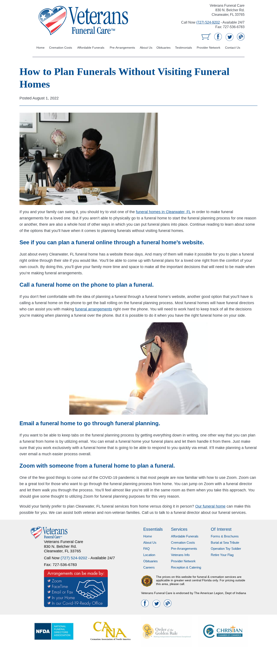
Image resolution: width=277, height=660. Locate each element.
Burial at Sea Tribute (225, 542)
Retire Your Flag (222, 555)
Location (149, 555)
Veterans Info (180, 555)
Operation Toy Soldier (226, 548)
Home (40, 47)
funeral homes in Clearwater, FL (163, 212)
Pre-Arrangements (122, 47)
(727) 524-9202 (208, 22)
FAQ (146, 548)
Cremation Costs (60, 47)
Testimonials (183, 47)
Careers (149, 567)
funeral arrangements (93, 309)
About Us (146, 47)
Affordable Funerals (90, 47)
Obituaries (164, 47)
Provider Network (208, 47)
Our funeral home (210, 506)
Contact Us (232, 47)
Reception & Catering (186, 567)
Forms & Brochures (225, 536)
